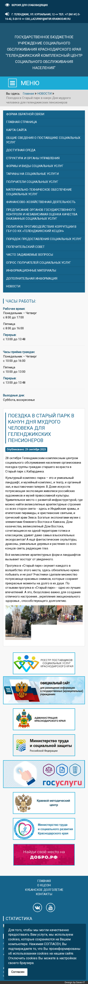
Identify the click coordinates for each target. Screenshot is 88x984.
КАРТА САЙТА (16, 130)
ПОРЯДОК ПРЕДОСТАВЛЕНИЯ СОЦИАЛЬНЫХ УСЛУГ (44, 239)
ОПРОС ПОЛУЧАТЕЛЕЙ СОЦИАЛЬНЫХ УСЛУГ (38, 263)
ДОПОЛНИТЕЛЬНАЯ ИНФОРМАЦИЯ (31, 278)
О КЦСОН (44, 885)
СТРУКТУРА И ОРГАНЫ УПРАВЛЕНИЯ (33, 158)
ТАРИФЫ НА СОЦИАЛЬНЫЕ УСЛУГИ (32, 174)
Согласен (17, 972)
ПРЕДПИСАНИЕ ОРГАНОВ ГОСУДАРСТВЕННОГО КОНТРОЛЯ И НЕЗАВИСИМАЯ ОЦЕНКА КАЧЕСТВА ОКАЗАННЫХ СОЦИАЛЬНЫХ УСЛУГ (41, 214)
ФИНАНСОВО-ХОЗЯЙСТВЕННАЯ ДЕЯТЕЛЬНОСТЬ (41, 202)
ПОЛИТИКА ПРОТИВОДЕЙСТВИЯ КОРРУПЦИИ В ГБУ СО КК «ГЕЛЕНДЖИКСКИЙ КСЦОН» (41, 229)
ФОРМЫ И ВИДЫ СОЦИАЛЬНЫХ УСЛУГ (34, 166)
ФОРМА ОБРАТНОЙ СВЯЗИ (25, 114)
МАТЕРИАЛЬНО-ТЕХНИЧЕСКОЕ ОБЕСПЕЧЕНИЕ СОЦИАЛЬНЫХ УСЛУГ (39, 192)
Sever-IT (80, 982)
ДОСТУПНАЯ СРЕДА (20, 150)
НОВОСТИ (13, 286)
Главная (44, 881)
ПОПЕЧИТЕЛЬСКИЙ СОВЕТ (25, 247)
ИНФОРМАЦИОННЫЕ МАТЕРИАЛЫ (31, 270)
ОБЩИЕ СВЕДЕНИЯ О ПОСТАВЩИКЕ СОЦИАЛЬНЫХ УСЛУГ (43, 140)
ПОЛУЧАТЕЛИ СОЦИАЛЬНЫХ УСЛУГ (32, 182)
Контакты (44, 894)
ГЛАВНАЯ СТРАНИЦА (21, 122)
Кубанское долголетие (44, 890)
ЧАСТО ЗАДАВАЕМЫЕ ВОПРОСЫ (29, 254)
